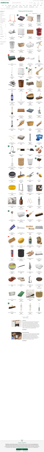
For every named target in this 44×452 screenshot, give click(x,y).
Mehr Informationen (25, 450)
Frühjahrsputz (24, 320)
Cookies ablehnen (18, 450)
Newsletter (9, 0)
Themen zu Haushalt (3, 41)
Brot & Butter (5, 0)
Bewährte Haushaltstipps (25, 332)
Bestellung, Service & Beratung (38, 0)
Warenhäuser (2, 0)
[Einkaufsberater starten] (31, 3)
